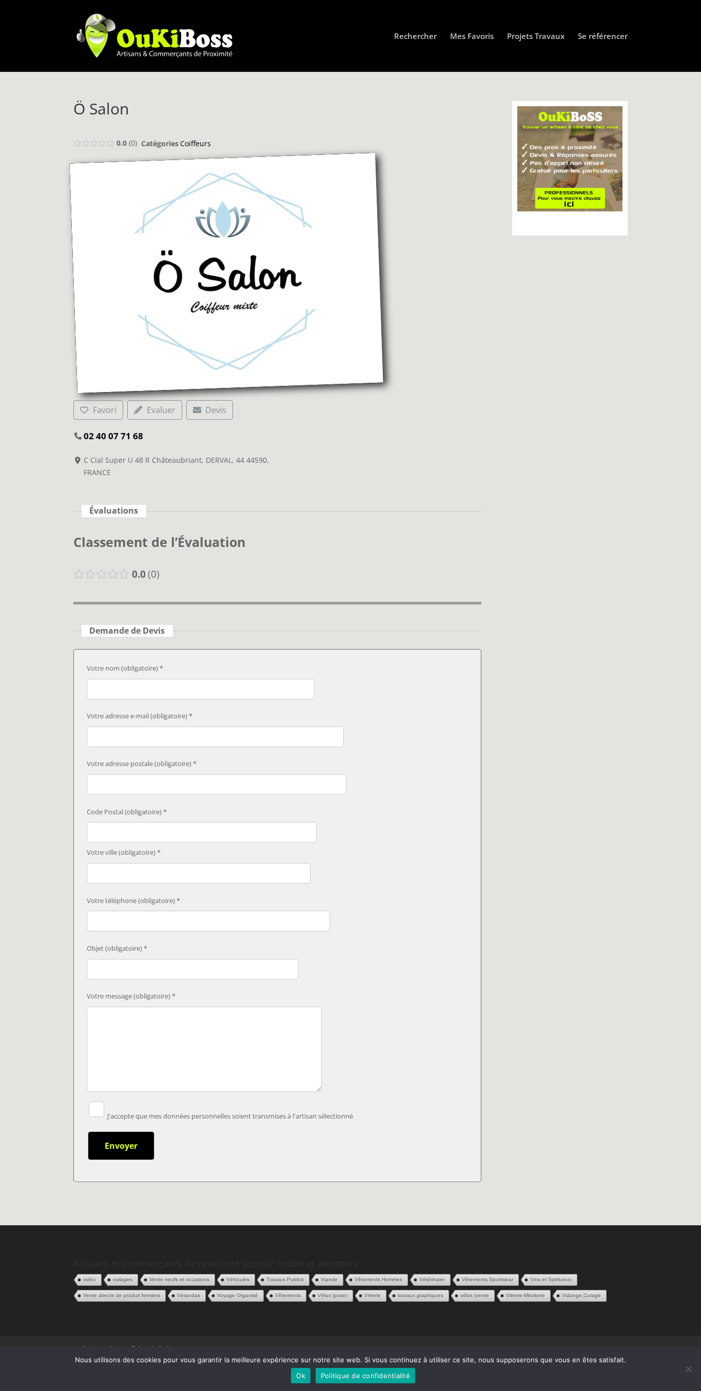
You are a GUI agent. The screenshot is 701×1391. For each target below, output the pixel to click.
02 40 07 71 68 (113, 436)
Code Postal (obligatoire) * (127, 811)
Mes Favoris (472, 36)
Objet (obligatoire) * (117, 948)
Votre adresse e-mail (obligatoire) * (139, 715)
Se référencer (603, 36)
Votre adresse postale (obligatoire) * (142, 763)
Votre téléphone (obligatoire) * (133, 900)
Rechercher (415, 36)
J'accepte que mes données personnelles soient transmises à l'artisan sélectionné (229, 1116)
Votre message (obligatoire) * (131, 996)
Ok (300, 1376)
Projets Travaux (535, 36)
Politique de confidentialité (365, 1376)
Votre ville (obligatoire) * (124, 852)
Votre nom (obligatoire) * (125, 668)
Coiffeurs (195, 143)
